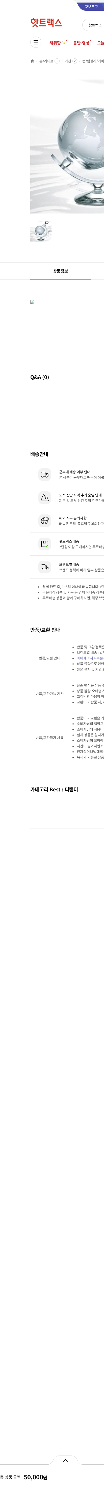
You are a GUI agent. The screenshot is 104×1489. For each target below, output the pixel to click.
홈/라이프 (46, 61)
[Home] (32, 61)
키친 (68, 61)
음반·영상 (81, 43)
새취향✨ (57, 43)
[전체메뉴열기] (35, 42)
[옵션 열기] (65, 1460)
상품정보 (60, 271)
